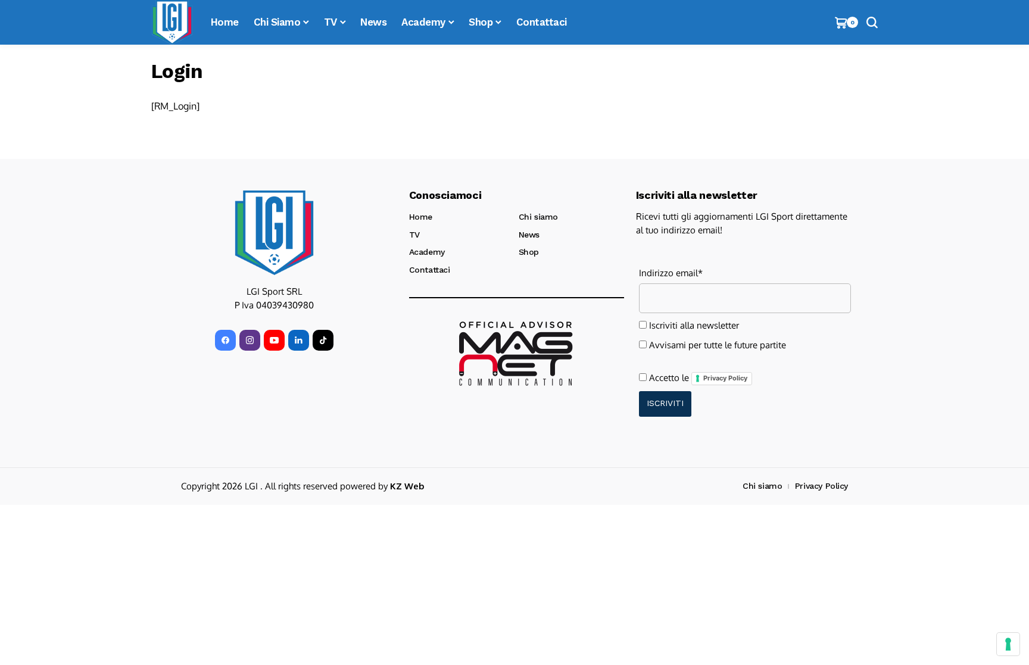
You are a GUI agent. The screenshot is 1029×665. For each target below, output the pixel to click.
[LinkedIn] (298, 340)
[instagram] (249, 340)
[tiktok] (323, 340)
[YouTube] (274, 340)
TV (414, 234)
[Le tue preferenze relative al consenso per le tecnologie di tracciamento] (1008, 644)
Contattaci (429, 269)
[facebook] (225, 340)
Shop (529, 252)
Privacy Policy (725, 378)
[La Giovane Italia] (274, 233)
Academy (427, 252)
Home (420, 216)
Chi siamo (538, 216)
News (529, 234)
